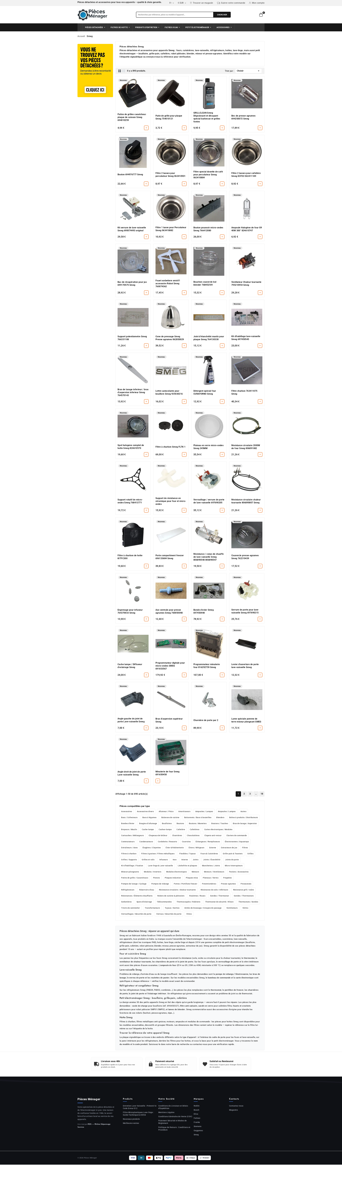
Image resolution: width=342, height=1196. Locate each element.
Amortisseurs (184, 811)
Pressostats (246, 884)
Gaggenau (198, 1130)
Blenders (220, 817)
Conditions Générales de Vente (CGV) (175, 1116)
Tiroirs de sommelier (130, 908)
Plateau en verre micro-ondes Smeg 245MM (208, 447)
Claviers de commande (236, 835)
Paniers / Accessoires (238, 872)
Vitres (189, 914)
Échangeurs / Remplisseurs (208, 842)
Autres (243, 811)
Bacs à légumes (149, 817)
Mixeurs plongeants (130, 872)
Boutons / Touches (219, 823)
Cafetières (194, 829)
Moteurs (195, 872)
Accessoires (126, 811)
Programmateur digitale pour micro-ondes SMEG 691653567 (170, 666)
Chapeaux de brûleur (158, 835)
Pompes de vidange (160, 884)
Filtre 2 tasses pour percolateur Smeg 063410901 (170, 174)
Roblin (196, 1106)
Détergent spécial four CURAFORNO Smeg (204, 392)
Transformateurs (152, 908)
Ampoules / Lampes (204, 811)
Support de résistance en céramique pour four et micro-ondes (171, 501)
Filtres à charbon (128, 854)
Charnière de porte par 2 (205, 720)
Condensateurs (146, 842)
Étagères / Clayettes (152, 848)
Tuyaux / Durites (172, 908)
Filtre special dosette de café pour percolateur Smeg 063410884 (208, 174)
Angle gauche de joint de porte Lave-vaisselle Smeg (131, 720)
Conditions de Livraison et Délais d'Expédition (173, 1107)
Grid (119, 71)
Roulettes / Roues (197, 896)
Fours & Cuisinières (209, 854)
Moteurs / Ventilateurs (214, 872)
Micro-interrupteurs (234, 866)
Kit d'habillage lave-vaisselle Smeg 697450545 (245, 338)
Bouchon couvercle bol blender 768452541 (204, 283)
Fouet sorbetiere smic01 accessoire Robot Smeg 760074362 (168, 283)
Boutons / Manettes (198, 823)
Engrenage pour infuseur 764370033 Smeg (130, 611)
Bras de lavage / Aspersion (245, 823)
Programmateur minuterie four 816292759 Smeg (206, 666)
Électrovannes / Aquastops (237, 842)
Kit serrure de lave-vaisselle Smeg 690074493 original (132, 229)
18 (262, 793)
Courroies (186, 842)
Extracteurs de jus (229, 848)
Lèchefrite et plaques (187, 866)
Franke (197, 1122)
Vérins (245, 908)
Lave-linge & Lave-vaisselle (160, 866)
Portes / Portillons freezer (185, 884)
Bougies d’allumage (148, 823)
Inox (175, 860)
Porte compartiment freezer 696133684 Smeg (170, 557)
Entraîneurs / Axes (129, 848)
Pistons (156, 878)
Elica (196, 1114)
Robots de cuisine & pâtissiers (170, 896)
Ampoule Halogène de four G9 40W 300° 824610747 (246, 229)
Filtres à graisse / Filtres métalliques (157, 854)
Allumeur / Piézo (166, 811)
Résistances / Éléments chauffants (136, 896)
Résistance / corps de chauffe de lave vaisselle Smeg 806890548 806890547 (208, 557)
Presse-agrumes (228, 884)
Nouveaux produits (131, 1119)
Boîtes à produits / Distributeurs (243, 817)
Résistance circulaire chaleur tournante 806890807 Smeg (246, 501)
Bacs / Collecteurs (129, 817)
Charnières (177, 835)
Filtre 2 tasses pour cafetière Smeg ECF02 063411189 (246, 174)
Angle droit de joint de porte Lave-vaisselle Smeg (132, 773)
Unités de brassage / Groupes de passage (203, 908)
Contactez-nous (236, 1106)
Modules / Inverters (152, 872)
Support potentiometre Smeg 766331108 (132, 338)
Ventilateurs (232, 908)
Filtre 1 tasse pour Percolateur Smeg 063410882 (171, 229)
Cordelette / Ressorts (167, 842)
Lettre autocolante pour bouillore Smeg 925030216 (169, 392)
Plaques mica (192, 878)
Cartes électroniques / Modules (218, 829)
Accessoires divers (145, 811)
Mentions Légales (166, 1112)
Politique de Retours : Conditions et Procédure (174, 1128)
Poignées (227, 878)
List (123, 71)
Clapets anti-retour (213, 835)
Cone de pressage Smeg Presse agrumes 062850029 (170, 338)
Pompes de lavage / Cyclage (133, 884)
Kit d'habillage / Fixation (132, 866)
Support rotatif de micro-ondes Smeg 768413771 (130, 501)
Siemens (197, 1126)
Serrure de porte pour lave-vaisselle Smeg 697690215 (245, 611)
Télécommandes (164, 902)
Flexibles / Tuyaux (187, 854)
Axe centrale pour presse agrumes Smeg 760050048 (169, 611)
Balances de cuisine (170, 817)
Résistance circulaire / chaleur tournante (177, 890)
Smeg (196, 1135)
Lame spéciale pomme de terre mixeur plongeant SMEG (246, 720)
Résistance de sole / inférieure (214, 890)
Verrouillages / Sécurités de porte (136, 914)
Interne (184, 860)
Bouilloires (167, 823)
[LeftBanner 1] (95, 70)
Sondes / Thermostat (219, 896)
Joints (195, 860)
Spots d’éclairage (144, 902)
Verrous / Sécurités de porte (168, 914)
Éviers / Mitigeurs (196, 848)
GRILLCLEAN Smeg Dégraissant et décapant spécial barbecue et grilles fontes (206, 117)
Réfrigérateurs (127, 890)
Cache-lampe (148, 829)
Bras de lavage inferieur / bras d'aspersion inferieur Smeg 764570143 (133, 392)
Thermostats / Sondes (248, 902)
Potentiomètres (209, 884)
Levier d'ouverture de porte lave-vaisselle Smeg (245, 666)
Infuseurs (163, 860)
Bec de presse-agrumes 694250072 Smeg (243, 117)
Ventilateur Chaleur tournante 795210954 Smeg (246, 283)
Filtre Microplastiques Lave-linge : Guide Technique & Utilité (138, 1113)
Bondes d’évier (127, 823)
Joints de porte (232, 860)
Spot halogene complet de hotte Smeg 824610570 (131, 446)
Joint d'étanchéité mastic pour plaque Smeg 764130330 (208, 338)
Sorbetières (126, 902)
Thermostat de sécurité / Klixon (219, 902)
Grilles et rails (148, 860)
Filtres (245, 848)
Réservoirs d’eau (146, 890)
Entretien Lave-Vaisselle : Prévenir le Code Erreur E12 (139, 1107)
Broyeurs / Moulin (129, 829)
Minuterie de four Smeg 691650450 (168, 773)
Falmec (197, 1118)
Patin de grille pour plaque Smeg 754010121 (169, 117)
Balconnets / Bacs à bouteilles (197, 817)
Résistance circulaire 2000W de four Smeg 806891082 (245, 447)
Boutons (180, 823)
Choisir (248, 70)
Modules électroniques (176, 872)
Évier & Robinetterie (175, 848)
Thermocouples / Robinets (188, 902)
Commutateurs (128, 842)
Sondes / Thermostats (244, 896)
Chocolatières (193, 835)
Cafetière (180, 829)
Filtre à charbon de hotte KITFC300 (130, 557)
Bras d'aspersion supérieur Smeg (169, 720)
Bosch (196, 1110)
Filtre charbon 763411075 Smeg (244, 392)
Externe (212, 848)
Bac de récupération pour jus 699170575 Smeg (132, 283)
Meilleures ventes (131, 1123)
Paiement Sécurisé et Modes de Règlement (172, 1122)
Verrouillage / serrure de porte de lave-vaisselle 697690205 (208, 501)
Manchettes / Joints (211, 866)
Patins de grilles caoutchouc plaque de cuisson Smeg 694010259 (132, 117)
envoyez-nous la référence (159, 57)
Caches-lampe (165, 829)
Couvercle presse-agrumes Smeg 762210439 (245, 557)
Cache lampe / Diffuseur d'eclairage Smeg (130, 666)
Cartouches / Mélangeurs (132, 835)
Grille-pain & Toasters (233, 854)
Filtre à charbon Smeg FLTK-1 (170, 447)
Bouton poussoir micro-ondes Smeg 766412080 (208, 229)
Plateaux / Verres (210, 878)
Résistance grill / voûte (243, 890)
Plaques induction (173, 878)
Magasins (233, 1110)
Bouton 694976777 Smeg (130, 174)
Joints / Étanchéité (211, 860)
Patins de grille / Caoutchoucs (134, 878)
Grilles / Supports (129, 860)
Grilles (250, 854)
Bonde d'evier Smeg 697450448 (203, 611)
